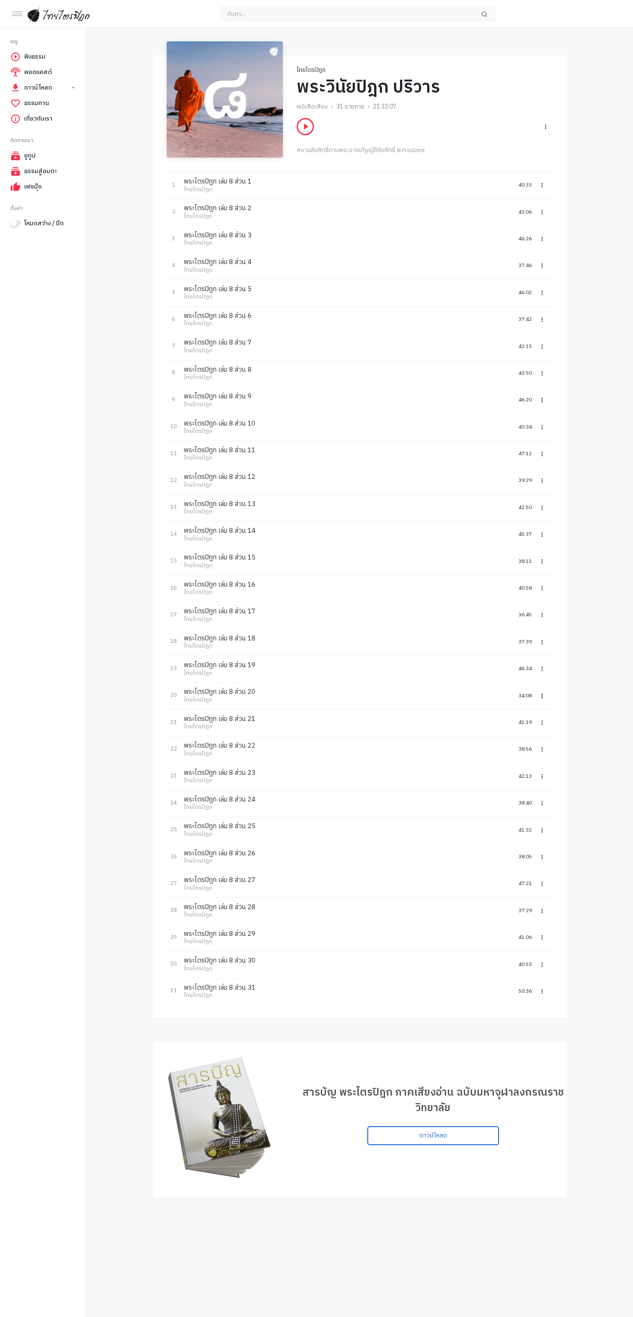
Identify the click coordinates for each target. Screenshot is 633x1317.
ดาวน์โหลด (433, 1135)
